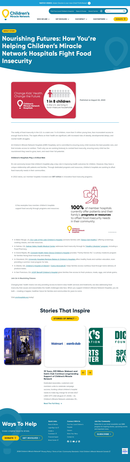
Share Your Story (72, 434)
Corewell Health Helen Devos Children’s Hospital (50, 252)
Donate (119, 19)
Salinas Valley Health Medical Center (40, 246)
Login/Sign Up (52, 428)
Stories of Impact (64, 318)
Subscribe (103, 434)
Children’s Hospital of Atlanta (37, 265)
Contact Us (70, 437)
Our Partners (99, 19)
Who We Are (42, 19)
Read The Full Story (52, 403)
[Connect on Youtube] (74, 441)
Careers (69, 430)
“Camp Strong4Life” (58, 265)
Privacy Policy (46, 451)
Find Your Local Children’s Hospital (62, 11)
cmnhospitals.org (21, 297)
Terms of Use (57, 451)
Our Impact (80, 19)
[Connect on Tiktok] (76, 441)
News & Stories (81, 11)
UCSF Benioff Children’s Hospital (45, 272)
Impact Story (9, 31)
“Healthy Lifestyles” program (96, 246)
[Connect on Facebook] (68, 441)
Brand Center (93, 11)
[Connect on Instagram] (71, 441)
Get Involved (61, 19)
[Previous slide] (83, 372)
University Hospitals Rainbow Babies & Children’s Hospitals (52, 259)
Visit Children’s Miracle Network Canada (94, 451)
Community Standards (71, 451)
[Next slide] (90, 372)
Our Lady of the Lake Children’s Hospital (46, 239)
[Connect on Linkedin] (79, 441)
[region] (65, 346)
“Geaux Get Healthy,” (89, 239)
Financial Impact (53, 437)
